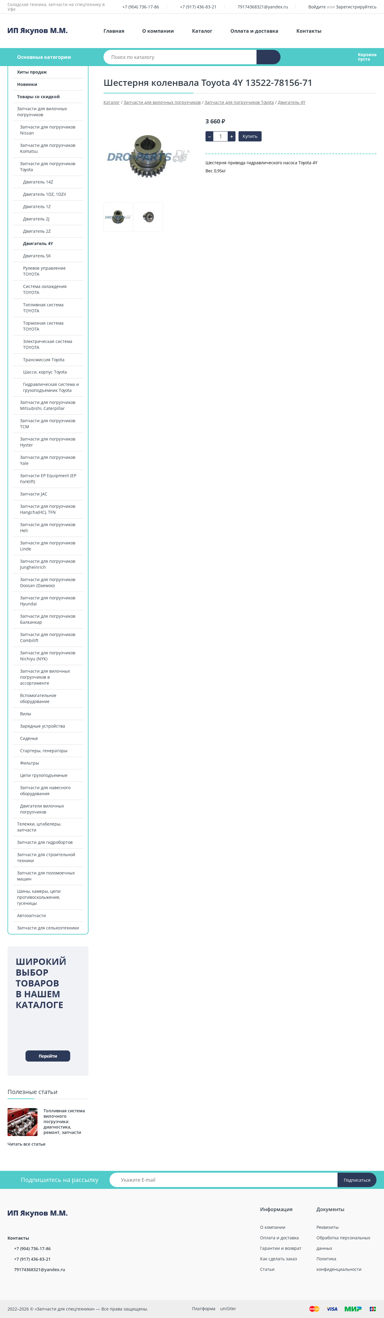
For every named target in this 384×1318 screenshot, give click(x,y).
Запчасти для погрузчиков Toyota (47, 166)
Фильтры (29, 763)
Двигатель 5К (37, 256)
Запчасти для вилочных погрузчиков (42, 111)
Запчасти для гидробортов (45, 842)
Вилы (25, 714)
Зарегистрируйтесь (356, 7)
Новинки (27, 84)
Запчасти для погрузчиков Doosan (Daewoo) (47, 582)
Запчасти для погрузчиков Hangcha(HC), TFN (47, 509)
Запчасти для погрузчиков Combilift (47, 637)
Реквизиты (327, 1227)
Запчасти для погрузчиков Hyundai (47, 601)
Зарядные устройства (42, 726)
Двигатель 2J (36, 219)
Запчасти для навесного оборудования (45, 790)
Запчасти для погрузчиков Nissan (47, 130)
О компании (158, 31)
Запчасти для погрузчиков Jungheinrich (47, 564)
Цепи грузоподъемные (44, 775)
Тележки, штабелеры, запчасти (39, 827)
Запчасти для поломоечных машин (46, 876)
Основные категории (44, 57)
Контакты (309, 31)
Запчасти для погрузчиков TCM (47, 423)
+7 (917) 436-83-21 (198, 7)
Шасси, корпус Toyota (45, 372)
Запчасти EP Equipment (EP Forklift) (48, 478)
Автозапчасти (31, 915)
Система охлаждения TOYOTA (45, 289)
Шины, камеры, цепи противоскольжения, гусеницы (39, 897)
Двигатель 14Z (38, 182)
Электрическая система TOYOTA (47, 344)
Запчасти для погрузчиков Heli (47, 527)
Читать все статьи (26, 1144)
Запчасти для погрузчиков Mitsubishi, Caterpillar (47, 405)
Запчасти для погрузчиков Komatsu (47, 148)
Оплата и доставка (254, 31)
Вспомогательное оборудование (38, 698)
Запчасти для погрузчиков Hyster (47, 442)
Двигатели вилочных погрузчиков (42, 809)
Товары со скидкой (38, 96)
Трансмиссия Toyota (43, 359)
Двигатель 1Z (37, 206)
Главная (114, 31)
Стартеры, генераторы (44, 750)
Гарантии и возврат (281, 1248)
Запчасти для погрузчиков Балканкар (47, 619)
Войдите (317, 7)
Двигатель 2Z (37, 231)
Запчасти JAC (33, 494)
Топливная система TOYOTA (43, 308)
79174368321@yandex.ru (263, 7)
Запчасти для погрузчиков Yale (47, 460)
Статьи (267, 1269)
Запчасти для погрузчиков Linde (47, 546)
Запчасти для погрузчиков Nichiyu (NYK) (47, 656)
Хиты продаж (32, 72)
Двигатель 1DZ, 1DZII (44, 194)
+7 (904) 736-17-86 (140, 7)
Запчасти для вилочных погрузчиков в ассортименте (45, 677)
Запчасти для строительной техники (46, 857)
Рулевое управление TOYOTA (44, 271)
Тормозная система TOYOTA (43, 326)
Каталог (202, 31)
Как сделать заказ (278, 1259)
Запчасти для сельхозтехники (48, 928)
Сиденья (29, 738)
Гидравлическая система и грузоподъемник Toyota (51, 387)
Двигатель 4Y (38, 243)
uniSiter (228, 1308)
